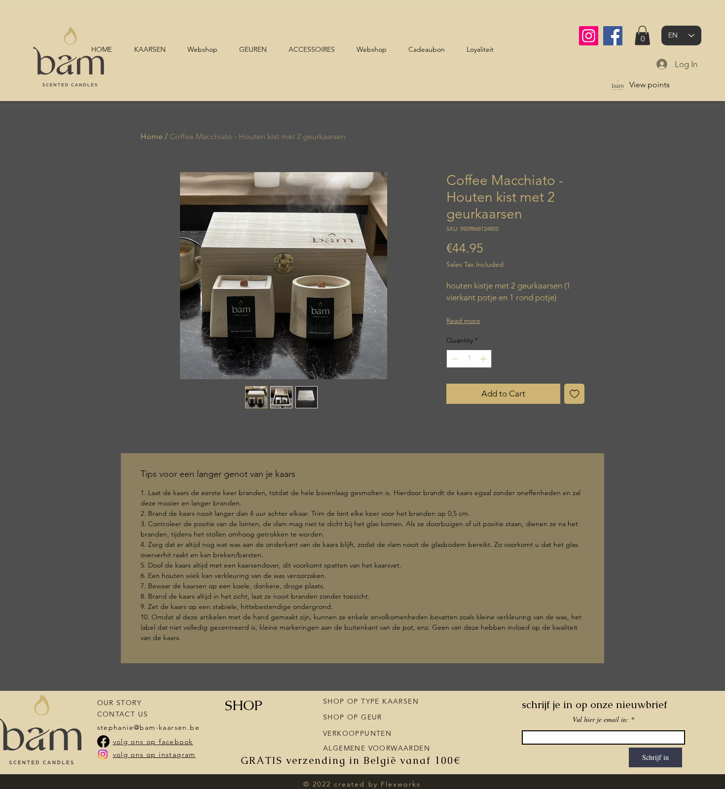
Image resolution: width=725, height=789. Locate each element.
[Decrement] (454, 358)
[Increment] (484, 358)
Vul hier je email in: (601, 719)
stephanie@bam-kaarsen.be (148, 727)
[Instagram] (588, 35)
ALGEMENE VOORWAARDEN (376, 748)
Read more (463, 320)
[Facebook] (612, 35)
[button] (642, 35)
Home (152, 136)
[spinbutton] (469, 358)
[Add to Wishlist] (574, 394)
